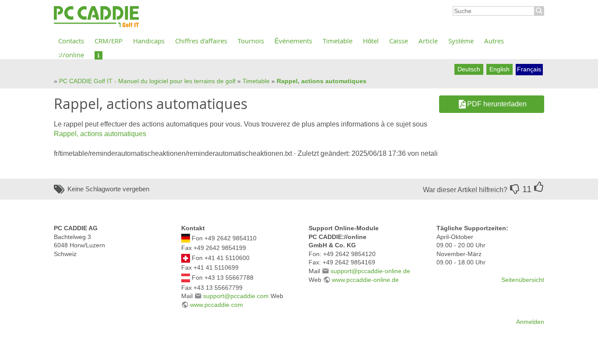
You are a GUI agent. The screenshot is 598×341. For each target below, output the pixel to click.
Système (461, 40)
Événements (293, 40)
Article (428, 40)
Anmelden (530, 321)
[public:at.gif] (185, 277)
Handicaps (149, 40)
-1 (515, 189)
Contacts (71, 40)
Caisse (398, 40)
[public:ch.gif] (185, 257)
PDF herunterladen (497, 104)
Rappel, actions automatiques (321, 80)
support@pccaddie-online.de (370, 270)
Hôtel (371, 40)
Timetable (337, 40)
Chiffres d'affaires (201, 40)
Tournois (251, 40)
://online (71, 54)
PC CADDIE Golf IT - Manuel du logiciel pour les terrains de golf (147, 80)
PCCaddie (96, 17)
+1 (539, 187)
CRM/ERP (109, 40)
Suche (539, 11)
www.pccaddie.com (216, 304)
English (499, 69)
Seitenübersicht (522, 279)
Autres (494, 40)
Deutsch (468, 69)
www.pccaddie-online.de (365, 279)
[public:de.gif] (185, 237)
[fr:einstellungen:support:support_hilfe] (98, 54)
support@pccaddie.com (236, 295)
